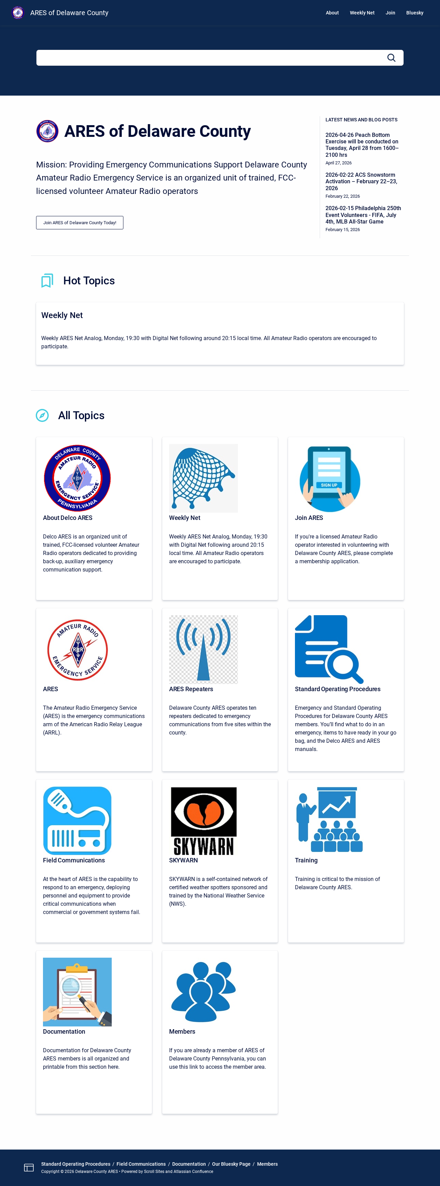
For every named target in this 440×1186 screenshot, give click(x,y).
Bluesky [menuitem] (415, 12)
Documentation (189, 1164)
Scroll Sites (154, 1171)
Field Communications (141, 1164)
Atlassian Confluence (193, 1171)
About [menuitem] (332, 12)
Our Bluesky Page (231, 1164)
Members (267, 1164)
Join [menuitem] (390, 12)
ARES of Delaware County (69, 13)
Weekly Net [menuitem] (362, 12)
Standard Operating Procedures (75, 1164)
